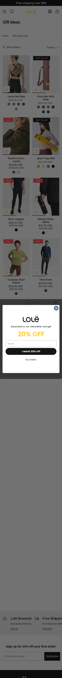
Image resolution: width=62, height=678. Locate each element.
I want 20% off (31, 351)
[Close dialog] (56, 308)
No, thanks (31, 359)
